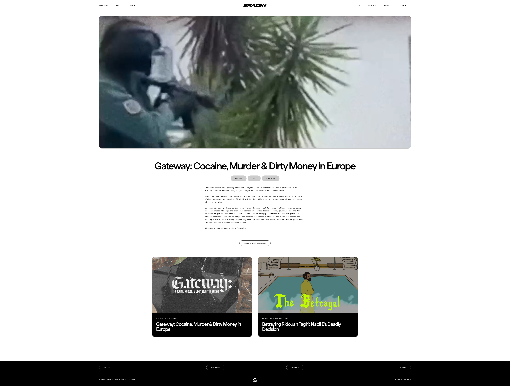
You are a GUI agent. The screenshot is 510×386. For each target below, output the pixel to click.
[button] (255, 243)
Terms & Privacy (403, 380)
